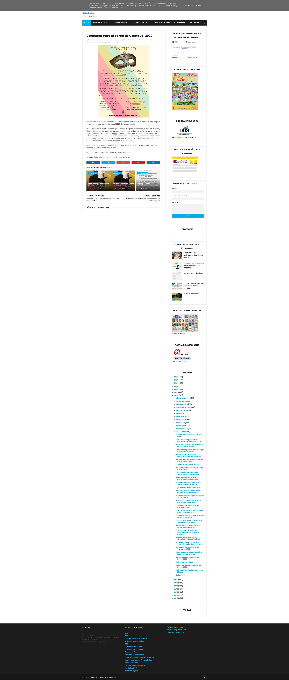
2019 (176, 580)
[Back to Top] (205, 677)
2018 (176, 583)
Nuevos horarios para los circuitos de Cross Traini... (188, 538)
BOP (126, 636)
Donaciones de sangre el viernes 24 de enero (190, 496)
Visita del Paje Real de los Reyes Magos (189, 571)
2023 (176, 386)
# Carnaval (134, 40)
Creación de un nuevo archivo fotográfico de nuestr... (189, 521)
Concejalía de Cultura (103, 42)
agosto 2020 (181, 410)
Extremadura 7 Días (133, 646)
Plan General (179, 23)
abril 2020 (180, 423)
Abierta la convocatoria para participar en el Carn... (188, 501)
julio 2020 (180, 413)
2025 (176, 380)
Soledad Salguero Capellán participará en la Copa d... (188, 478)
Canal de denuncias (175, 632)
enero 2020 (181, 432)
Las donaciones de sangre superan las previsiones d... (188, 473)
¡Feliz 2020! (180, 575)
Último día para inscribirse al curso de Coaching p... (188, 526)
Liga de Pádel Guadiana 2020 (188, 487)
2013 (176, 598)
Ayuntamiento (144, 40)
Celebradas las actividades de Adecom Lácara (193, 255)
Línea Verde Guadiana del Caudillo (139, 657)
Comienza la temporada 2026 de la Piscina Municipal (194, 285)
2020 (176, 395)
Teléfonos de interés (161, 23)
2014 (176, 595)
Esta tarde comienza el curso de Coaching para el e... (189, 511)
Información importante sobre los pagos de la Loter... (189, 553)
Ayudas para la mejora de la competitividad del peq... (188, 491)
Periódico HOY (131, 668)
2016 (176, 589)
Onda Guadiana (131, 663)
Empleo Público (195, 23)
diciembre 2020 (183, 398)
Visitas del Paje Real (184, 562)
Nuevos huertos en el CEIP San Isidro (189, 435)
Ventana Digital (131, 671)
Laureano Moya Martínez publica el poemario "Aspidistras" (194, 265)
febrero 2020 (182, 429)
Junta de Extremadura (134, 654)
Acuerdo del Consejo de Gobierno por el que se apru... (189, 455)
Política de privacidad (176, 630)
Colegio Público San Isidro (136, 638)
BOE (126, 633)
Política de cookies (175, 627)
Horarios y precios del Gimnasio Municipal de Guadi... (189, 445)
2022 (176, 389)
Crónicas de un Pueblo (134, 641)
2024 (176, 383)
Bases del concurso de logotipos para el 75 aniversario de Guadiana (148, 183)
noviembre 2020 (183, 401)
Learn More (188, 5)
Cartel (93, 42)
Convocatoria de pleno (193, 273)
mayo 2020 (181, 419)
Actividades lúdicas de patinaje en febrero (189, 468)
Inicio (86, 23)
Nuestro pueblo (100, 23)
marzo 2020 (181, 426)
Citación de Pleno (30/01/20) (188, 464)
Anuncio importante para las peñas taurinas (98, 185)
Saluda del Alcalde (119, 23)
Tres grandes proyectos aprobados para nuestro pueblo (187, 532)
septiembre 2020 (183, 407)
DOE (126, 644)
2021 (176, 392)
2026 (176, 377)
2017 (176, 586)
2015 (176, 592)
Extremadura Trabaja (134, 649)
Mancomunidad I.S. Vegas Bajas (138, 660)
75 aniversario (143, 173)
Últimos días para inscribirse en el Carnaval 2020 (189, 460)
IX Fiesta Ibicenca (191, 294)
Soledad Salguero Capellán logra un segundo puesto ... (190, 450)
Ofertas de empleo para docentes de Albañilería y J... (189, 440)
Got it (198, 5)
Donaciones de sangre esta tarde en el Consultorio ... (187, 483)
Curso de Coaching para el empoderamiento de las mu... (189, 543)
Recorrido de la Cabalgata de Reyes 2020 (188, 566)
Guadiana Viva (131, 652)
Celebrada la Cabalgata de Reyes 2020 (187, 558)
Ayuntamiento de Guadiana (92, 11)
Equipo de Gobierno (139, 23)
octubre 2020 (182, 404)
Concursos (116, 42)
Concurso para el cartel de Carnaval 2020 (187, 506)
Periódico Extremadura (135, 665)
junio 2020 (180, 416)
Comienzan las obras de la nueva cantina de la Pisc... (190, 516)
